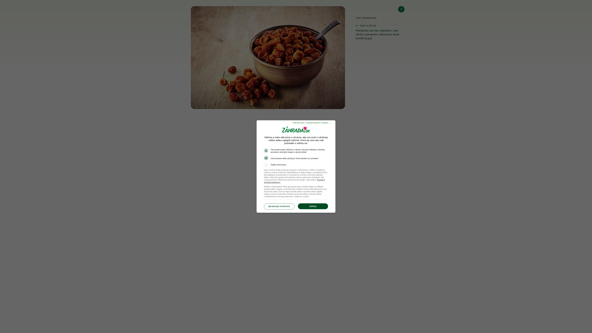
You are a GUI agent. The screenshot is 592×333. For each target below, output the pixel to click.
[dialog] (296, 166)
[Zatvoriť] (311, 122)
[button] (296, 165)
